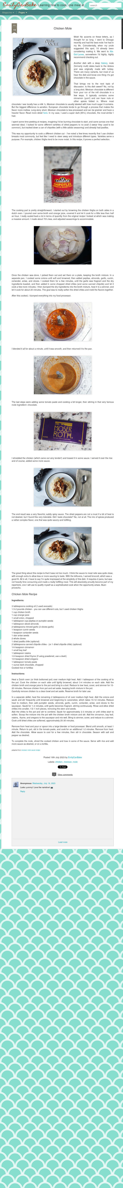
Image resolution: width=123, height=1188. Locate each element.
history (104, 62)
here (45, 112)
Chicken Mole (63, 28)
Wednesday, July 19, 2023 (43, 783)
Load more (62, 842)
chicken (59, 761)
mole (75, 761)
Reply (22, 791)
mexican (68, 761)
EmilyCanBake (75, 757)
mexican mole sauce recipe (30, 750)
